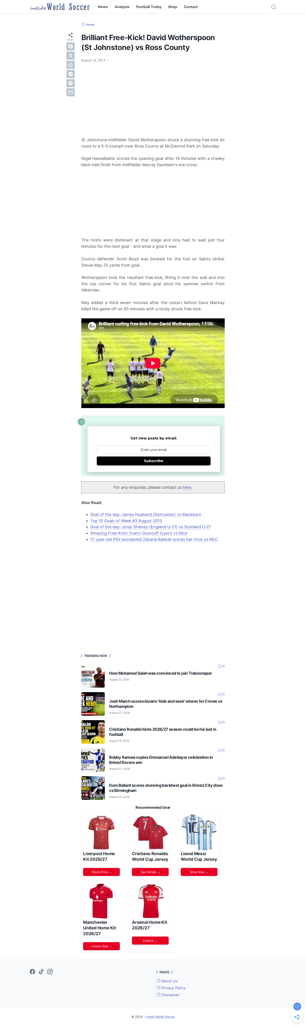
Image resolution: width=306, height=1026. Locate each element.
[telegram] (71, 74)
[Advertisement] (153, 99)
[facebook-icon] (32, 972)
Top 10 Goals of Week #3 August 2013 (126, 520)
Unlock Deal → (101, 946)
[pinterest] (71, 83)
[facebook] (71, 46)
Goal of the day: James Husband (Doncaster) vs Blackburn (145, 514)
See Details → (150, 872)
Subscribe (153, 461)
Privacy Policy (172, 988)
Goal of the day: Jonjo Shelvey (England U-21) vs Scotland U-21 (150, 526)
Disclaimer (169, 995)
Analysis (122, 6)
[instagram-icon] (50, 972)
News (103, 6)
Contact (191, 6)
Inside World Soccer (160, 1017)
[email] (71, 92)
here (187, 487)
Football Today (149, 6)
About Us (168, 981)
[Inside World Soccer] (60, 7)
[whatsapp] (71, 65)
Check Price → (101, 872)
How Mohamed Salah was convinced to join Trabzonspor (160, 673)
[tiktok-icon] (41, 972)
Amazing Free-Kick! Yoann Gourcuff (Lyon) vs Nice (138, 533)
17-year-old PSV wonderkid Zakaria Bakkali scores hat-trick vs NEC (154, 539)
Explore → (150, 940)
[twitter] (71, 55)
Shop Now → (199, 872)
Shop (172, 6)
